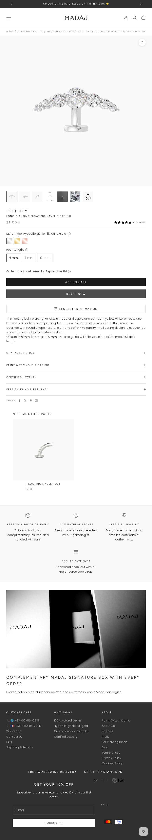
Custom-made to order (71, 731)
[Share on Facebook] (19, 400)
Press (106, 737)
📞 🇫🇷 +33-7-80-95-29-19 (24, 726)
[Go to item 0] (11, 196)
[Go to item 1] (24, 196)
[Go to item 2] (37, 196)
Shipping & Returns (19, 747)
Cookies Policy (112, 763)
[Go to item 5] (75, 196)
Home (9, 31)
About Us (108, 726)
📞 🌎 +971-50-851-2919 (22, 720)
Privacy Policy (111, 758)
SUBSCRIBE (54, 822)
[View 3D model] (87, 196)
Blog (105, 747)
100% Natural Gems (67, 720)
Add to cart (76, 282)
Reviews (107, 731)
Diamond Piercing (30, 31)
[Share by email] (36, 400)
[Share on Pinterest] (30, 400)
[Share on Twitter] (25, 400)
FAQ (9, 742)
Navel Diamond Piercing (64, 31)
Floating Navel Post (44, 484)
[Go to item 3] (49, 196)
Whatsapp (13, 731)
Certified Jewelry (65, 737)
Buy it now (76, 293)
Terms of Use (111, 753)
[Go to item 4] (62, 196)
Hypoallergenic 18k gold (71, 726)
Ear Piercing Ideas (114, 742)
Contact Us (14, 737)
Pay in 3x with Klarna (116, 720)
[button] (122, 222)
